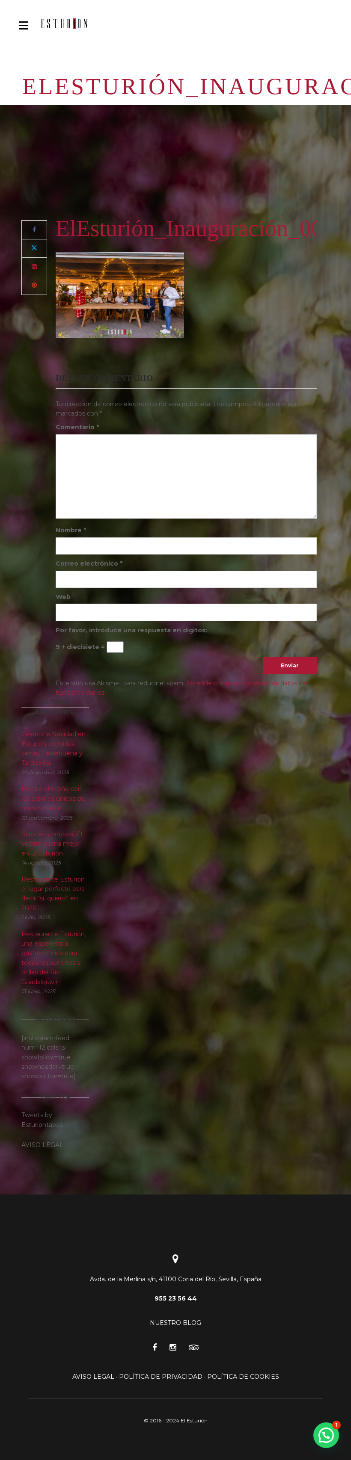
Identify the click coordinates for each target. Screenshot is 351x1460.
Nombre (71, 530)
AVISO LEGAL (93, 1376)
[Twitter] (34, 248)
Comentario (77, 427)
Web (63, 597)
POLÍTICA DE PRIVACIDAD (160, 1376)
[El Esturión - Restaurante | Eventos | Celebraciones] (64, 23)
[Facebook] (34, 229)
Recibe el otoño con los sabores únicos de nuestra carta (53, 798)
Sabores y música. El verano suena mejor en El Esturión (51, 843)
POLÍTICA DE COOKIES (243, 1376)
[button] (326, 1435)
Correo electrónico (89, 563)
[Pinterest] (34, 285)
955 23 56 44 (176, 1298)
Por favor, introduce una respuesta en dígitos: (131, 630)
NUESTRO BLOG (175, 1323)
